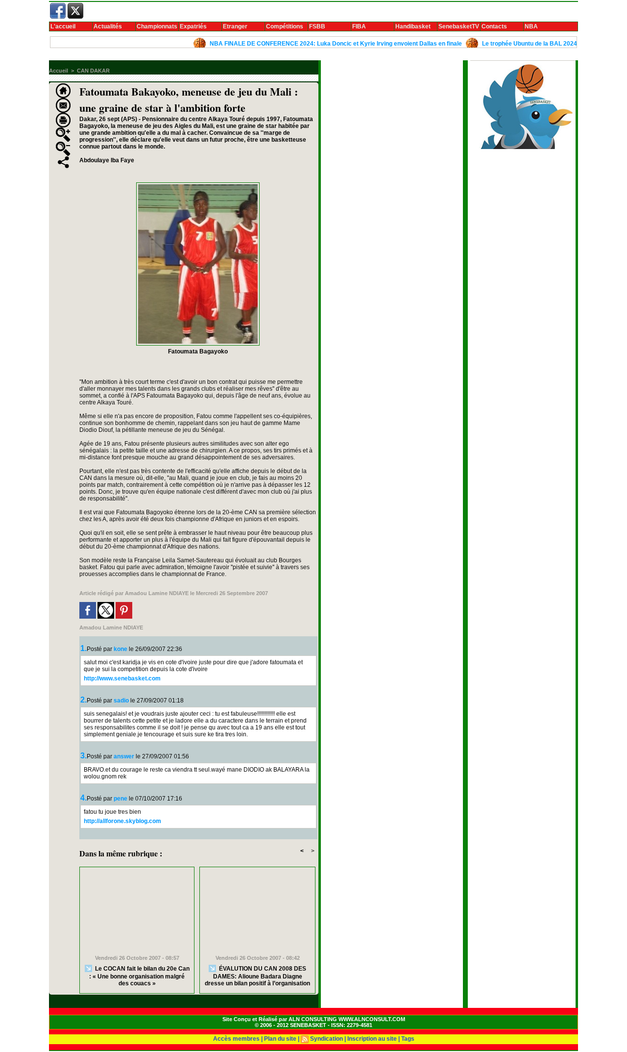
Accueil (58, 71)
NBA (531, 26)
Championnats (157, 26)
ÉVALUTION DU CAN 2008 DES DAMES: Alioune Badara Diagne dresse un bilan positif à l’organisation (257, 976)
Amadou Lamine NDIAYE (157, 593)
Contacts (494, 26)
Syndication (326, 1038)
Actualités (108, 26)
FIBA (359, 26)
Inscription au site (372, 1038)
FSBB (317, 26)
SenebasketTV (458, 26)
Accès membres (236, 1038)
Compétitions (284, 26)
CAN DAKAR (93, 71)
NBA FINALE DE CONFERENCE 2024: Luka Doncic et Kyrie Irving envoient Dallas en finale (318, 43)
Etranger (235, 26)
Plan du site (280, 1038)
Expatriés (193, 26)
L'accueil (62, 26)
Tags (407, 1038)
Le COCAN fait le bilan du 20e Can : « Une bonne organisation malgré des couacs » (139, 976)
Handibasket (413, 26)
